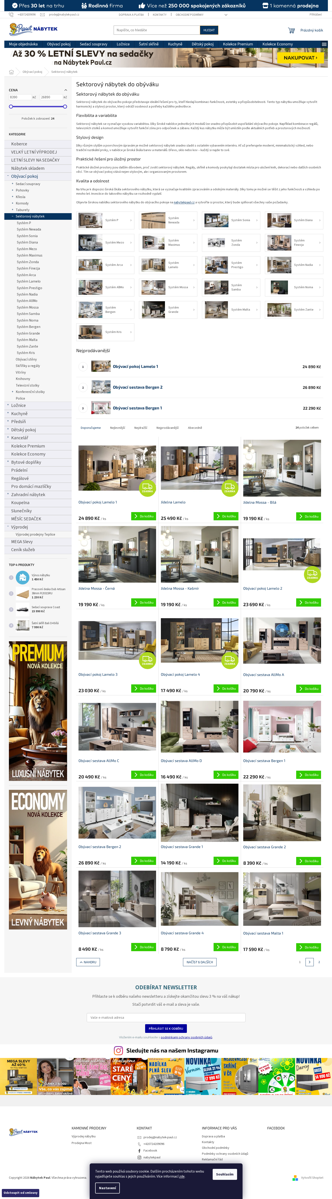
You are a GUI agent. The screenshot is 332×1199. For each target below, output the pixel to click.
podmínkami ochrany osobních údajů (186, 1037)
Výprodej (19, 527)
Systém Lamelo (29, 281)
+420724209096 (154, 1144)
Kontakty (160, 15)
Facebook (150, 1150)
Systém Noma (27, 320)
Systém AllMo (27, 300)
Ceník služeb (23, 550)
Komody (22, 203)
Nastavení (107, 1188)
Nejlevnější (117, 428)
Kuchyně (19, 414)
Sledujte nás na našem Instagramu (172, 1050)
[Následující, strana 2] (310, 962)
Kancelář (19, 438)
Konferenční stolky (30, 391)
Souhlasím (225, 1174)
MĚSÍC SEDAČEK (26, 519)
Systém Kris (26, 352)
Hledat (209, 30)
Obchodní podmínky (190, 15)
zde (182, 1176)
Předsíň (18, 422)
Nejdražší (140, 428)
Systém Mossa (28, 307)
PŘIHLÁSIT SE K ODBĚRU (166, 1028)
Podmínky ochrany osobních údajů (225, 1154)
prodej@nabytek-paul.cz (160, 1137)
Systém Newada (29, 229)
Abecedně (195, 428)
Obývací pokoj (24, 176)
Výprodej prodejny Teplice (35, 534)
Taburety (22, 209)
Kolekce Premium (28, 446)
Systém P (24, 222)
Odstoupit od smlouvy (20, 1193)
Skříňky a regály (28, 365)
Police (20, 398)
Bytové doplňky (26, 462)
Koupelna (20, 503)
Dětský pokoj (23, 430)
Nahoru (90, 962)
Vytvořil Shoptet (312, 1177)
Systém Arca (26, 274)
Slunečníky (21, 511)
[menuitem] (23, 44)
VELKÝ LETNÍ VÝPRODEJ (34, 152)
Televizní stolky (27, 385)
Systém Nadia (27, 294)
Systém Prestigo (29, 288)
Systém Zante (27, 346)
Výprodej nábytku (84, 1136)
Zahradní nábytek (28, 495)
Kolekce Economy (28, 454)
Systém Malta (27, 339)
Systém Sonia (27, 235)
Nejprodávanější (168, 428)
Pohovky (22, 190)
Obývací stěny (26, 359)
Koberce (19, 144)
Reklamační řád (212, 1159)
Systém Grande (28, 333)
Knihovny (23, 378)
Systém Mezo (27, 248)
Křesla (20, 196)
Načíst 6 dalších (200, 962)
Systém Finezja (28, 268)
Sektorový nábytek (30, 216)
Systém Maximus (29, 255)
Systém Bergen (28, 326)
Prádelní (19, 470)
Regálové (20, 478)
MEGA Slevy (22, 542)
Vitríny (21, 372)
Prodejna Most (81, 1143)
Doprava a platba (131, 15)
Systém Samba (28, 313)
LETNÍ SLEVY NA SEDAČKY (35, 160)
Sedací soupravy (28, 183)
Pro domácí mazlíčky (31, 486)
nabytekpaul (152, 1157)
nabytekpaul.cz (184, 202)
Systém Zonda (28, 261)
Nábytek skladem (27, 168)
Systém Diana (27, 242)
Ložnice (18, 405)
